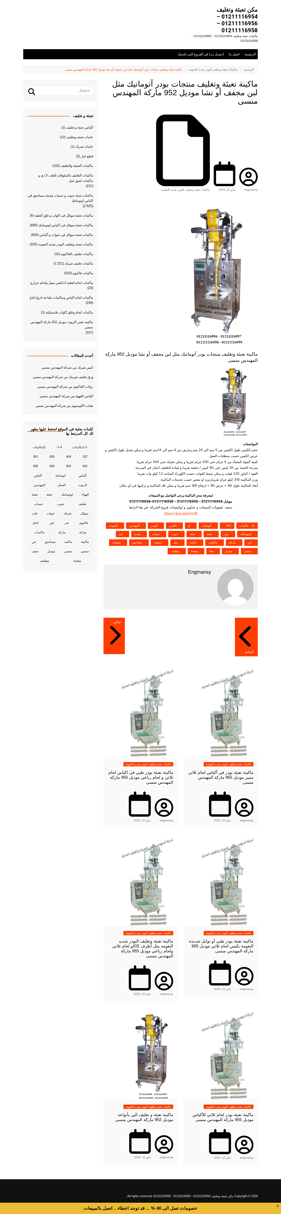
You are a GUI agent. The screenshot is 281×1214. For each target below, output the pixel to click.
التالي (117, 622)
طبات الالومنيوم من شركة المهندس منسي (64, 405)
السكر (62, 485)
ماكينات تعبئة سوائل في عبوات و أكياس (66, 235)
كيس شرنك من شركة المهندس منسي (67, 367)
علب (35, 513)
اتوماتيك (60, 475)
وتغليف (175, 551)
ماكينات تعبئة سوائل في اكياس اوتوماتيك (65, 225)
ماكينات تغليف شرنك (79, 263)
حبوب (174, 534)
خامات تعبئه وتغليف (79, 137)
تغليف (82, 504)
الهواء (85, 494)
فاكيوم (83, 523)
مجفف (158, 542)
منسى (247, 551)
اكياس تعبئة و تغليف (79, 127)
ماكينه (68, 541)
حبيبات (156, 534)
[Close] (277, 1206)
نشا (211, 551)
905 (35, 466)
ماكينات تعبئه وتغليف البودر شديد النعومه (185, 189)
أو (189, 525)
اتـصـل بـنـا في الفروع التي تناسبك (201, 54)
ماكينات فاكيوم (83, 273)
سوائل (84, 513)
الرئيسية (250, 54)
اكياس (172, 525)
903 (68, 466)
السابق (249, 651)
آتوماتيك (206, 525)
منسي (68, 551)
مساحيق (137, 542)
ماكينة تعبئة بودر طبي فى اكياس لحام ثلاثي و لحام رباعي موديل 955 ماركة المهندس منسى (140, 777)
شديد (137, 534)
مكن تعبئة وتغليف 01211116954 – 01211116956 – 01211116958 (237, 20)
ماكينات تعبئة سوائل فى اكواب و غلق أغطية (64, 215)
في (121, 534)
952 (228, 525)
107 (84, 456)
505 (52, 456)
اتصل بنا (234, 54)
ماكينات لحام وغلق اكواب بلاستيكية (69, 312)
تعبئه (192, 534)
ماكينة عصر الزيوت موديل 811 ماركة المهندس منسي (61, 324)
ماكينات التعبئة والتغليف (77, 165)
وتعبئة (194, 551)
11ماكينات (247, 525)
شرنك (68, 513)
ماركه (61, 532)
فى (66, 523)
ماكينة (193, 542)
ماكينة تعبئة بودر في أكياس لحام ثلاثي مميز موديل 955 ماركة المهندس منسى (220, 777)
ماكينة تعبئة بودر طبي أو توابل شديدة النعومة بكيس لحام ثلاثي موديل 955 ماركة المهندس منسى (221, 946)
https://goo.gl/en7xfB (180, 513)
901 (35, 456)
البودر (154, 525)
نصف (35, 551)
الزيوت (82, 485)
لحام (36, 523)
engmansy (251, 189)
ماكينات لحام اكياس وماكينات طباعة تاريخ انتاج (61, 297)
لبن (249, 542)
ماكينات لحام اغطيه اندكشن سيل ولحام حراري (61, 282)
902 (84, 466)
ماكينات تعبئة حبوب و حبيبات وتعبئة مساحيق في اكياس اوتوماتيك (60, 198)
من (34, 541)
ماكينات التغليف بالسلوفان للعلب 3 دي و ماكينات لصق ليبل (65, 178)
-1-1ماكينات (80, 447)
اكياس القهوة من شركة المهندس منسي (66, 396)
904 (52, 466)
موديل (228, 551)
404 (68, 456)
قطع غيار (87, 156)
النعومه (113, 525)
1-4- (59, 447)
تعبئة (209, 534)
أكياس (83, 475)
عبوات (51, 513)
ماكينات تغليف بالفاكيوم (77, 254)
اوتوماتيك (245, 534)
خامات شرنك (84, 146)
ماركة (232, 542)
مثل (175, 542)
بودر (226, 534)
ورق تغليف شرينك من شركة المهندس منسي (63, 377)
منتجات (116, 542)
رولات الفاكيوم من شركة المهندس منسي (65, 386)
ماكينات (212, 542)
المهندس (134, 525)
